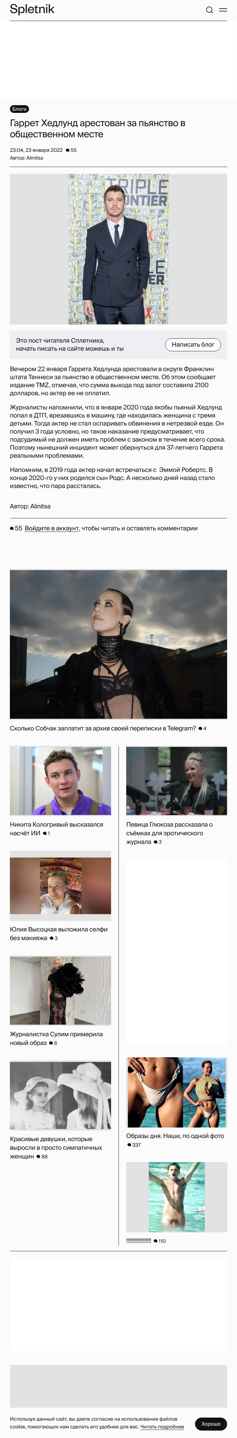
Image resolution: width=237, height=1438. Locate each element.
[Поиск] (210, 10)
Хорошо (211, 1424)
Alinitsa (40, 507)
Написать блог (193, 345)
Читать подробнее (162, 1426)
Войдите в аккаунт (52, 528)
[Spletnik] (32, 9)
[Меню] (223, 10)
